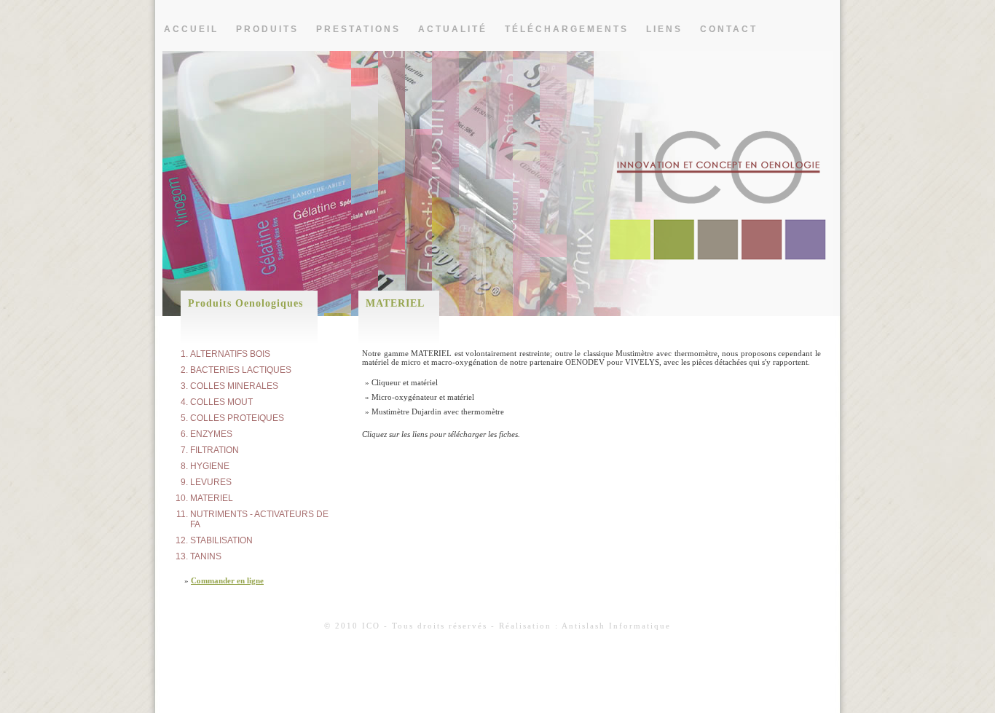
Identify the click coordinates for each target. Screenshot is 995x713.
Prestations (358, 29)
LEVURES (211, 482)
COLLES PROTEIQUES (237, 418)
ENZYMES (211, 434)
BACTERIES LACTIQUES (240, 370)
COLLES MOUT (221, 402)
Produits (267, 29)
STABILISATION (221, 540)
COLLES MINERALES (234, 386)
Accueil (191, 29)
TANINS (205, 556)
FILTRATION (214, 450)
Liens (664, 29)
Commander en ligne (227, 580)
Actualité (452, 29)
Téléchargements (567, 29)
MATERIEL (211, 498)
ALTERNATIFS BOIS (230, 354)
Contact (729, 29)
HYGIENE (209, 466)
